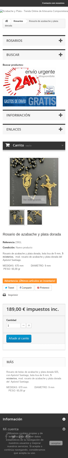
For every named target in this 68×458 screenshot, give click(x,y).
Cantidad (11, 320)
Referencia (9, 242)
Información (18, 115)
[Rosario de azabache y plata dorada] (17, 217)
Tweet (10, 287)
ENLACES (13, 129)
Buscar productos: (13, 65)
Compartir (26, 287)
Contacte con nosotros (53, 3)
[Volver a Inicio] (6, 21)
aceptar (56, 443)
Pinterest (44, 287)
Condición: (9, 247)
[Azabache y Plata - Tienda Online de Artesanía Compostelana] (34, 11)
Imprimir (13, 295)
